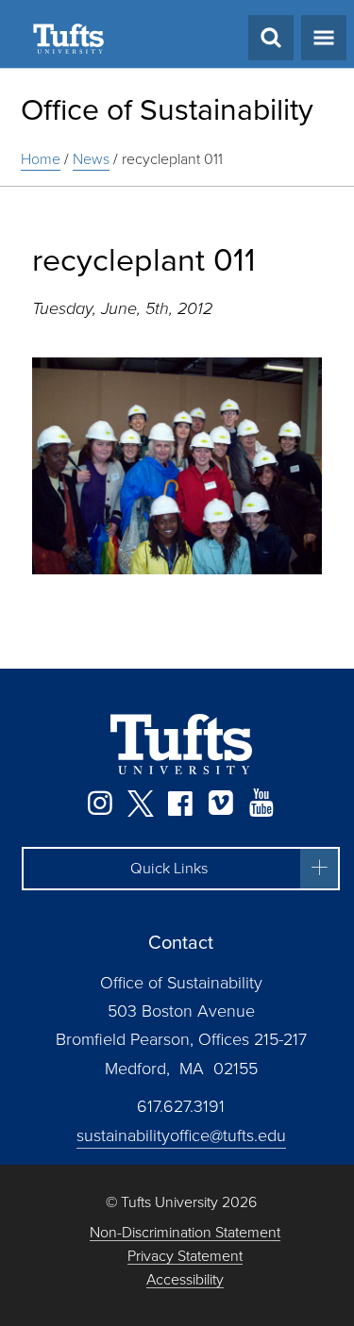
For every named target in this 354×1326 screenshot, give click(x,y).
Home (40, 159)
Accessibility (185, 1280)
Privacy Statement (185, 1257)
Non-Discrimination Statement (185, 1233)
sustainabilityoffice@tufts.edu (181, 1135)
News (91, 159)
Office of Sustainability (167, 109)
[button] (181, 868)
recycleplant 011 (172, 159)
